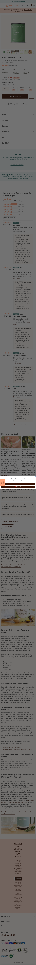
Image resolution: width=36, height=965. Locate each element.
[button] (2, 482)
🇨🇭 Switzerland (18, 486)
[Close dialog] (35, 476)
